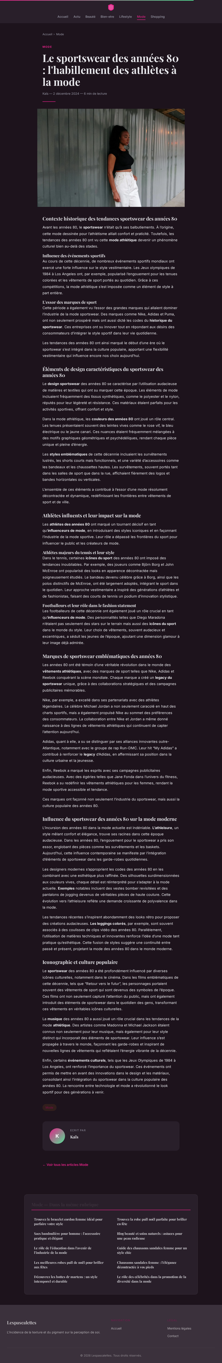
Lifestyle (125, 16)
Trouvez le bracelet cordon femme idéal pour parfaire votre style (68, 1221)
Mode (141, 16)
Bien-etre (107, 16)
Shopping (158, 16)
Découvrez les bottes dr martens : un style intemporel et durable (66, 1279)
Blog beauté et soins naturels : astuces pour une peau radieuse (149, 1235)
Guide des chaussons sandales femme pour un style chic (152, 1250)
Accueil (62, 16)
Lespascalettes (21, 1322)
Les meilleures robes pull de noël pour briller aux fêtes (69, 1264)
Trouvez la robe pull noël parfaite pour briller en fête (152, 1221)
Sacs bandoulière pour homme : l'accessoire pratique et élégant (67, 1235)
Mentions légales (179, 1328)
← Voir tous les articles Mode (65, 1165)
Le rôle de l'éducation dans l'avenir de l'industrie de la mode (62, 1250)
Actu (76, 16)
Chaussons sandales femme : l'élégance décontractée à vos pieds (146, 1264)
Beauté (90, 16)
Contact (173, 1336)
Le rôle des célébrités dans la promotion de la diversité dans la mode (151, 1279)
